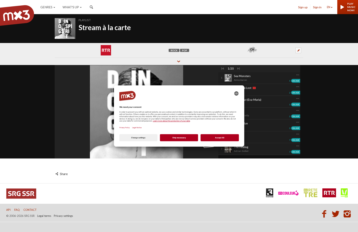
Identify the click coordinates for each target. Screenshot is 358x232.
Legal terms (44, 215)
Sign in (317, 7)
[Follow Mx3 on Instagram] (348, 214)
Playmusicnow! (351, 7)
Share (63, 174)
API (8, 209)
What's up (71, 7)
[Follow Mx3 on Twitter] (337, 214)
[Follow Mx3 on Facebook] (325, 214)
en (328, 7)
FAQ (17, 209)
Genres (46, 7)
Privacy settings (63, 215)
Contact (30, 209)
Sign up (303, 7)
